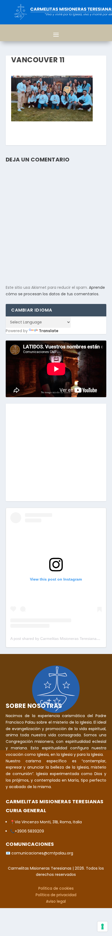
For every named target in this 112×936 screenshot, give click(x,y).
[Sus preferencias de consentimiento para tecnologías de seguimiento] (102, 926)
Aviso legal (56, 901)
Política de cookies (56, 888)
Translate (48, 330)
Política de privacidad (56, 895)
